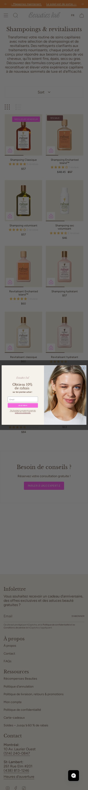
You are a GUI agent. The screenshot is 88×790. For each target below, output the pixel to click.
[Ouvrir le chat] (73, 775)
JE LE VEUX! (22, 405)
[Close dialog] (84, 368)
